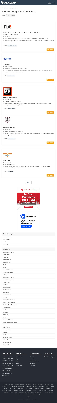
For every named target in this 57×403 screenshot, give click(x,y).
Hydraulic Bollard (7, 287)
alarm (4, 317)
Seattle (52, 386)
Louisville (16, 390)
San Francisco (21, 386)
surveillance (5, 312)
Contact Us (32, 359)
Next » (28, 182)
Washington (20, 388)
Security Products (7, 294)
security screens (6, 309)
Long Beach (6, 392)
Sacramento (45, 390)
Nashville (37, 388)
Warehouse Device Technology (9, 304)
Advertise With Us (34, 361)
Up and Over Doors (7, 337)
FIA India (5, 297)
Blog (17, 359)
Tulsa (23, 394)
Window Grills (6, 344)
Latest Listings (19, 365)
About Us (32, 357)
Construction (11, 171)
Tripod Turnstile (6, 282)
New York (5, 384)
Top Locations (19, 357)
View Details (50, 49)
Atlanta (15, 392)
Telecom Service (11, 75)
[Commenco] (7, 58)
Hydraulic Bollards (7, 262)
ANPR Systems (6, 274)
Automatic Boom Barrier (8, 277)
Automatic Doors (6, 329)
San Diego (47, 384)
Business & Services (12, 45)
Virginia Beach (31, 392)
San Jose (4, 386)
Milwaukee (21, 390)
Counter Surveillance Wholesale (10, 322)
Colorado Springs (22, 392)
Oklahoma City (49, 388)
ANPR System (6, 292)
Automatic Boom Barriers (8, 252)
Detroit (14, 388)
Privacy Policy (33, 365)
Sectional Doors (6, 339)
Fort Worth (41, 386)
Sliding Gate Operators (8, 269)
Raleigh (37, 392)
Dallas (52, 384)
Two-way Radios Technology (9, 299)
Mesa (11, 392)
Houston (22, 384)
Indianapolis (28, 386)
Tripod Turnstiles (6, 254)
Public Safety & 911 (7, 307)
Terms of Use (33, 363)
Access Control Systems (8, 279)
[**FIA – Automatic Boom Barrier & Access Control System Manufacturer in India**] (7, 26)
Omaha (41, 392)
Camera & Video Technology (9, 302)
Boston (26, 388)
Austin (9, 386)
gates (4, 324)
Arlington (39, 394)
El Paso (10, 388)
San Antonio (40, 384)
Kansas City (51, 390)
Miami (46, 392)
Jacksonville (14, 386)
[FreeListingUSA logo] (9, 2)
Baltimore (10, 390)
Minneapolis (17, 394)
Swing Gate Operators (8, 272)
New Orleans (33, 394)
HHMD (4, 267)
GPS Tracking (6, 314)
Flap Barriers (5, 257)
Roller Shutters (6, 327)
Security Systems (11, 108)
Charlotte (47, 386)
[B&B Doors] (7, 154)
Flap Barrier (5, 284)
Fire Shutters (6, 334)
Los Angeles (11, 384)
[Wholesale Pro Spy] (7, 121)
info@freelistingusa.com (51, 357)
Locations (18, 363)
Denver (5, 388)
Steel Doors (5, 332)
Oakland (51, 392)
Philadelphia (28, 384)
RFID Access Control (7, 259)
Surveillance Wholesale (8, 319)
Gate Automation (7, 289)
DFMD (4, 264)
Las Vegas (4, 390)
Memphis (31, 388)
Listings (6, 8)
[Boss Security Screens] (7, 91)
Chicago (17, 384)
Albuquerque (28, 390)
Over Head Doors (7, 342)
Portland (42, 388)
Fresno (39, 390)
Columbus (35, 386)
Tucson (34, 390)
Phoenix (34, 384)
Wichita (27, 394)
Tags (17, 361)
